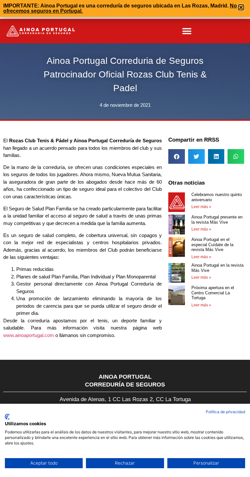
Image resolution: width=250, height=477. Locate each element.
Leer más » (201, 206)
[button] (187, 31)
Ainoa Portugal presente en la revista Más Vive (217, 220)
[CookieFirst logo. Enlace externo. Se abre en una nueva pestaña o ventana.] (7, 417)
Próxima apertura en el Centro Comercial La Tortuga (212, 292)
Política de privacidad (225, 411)
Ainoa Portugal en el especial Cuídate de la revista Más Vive (212, 244)
